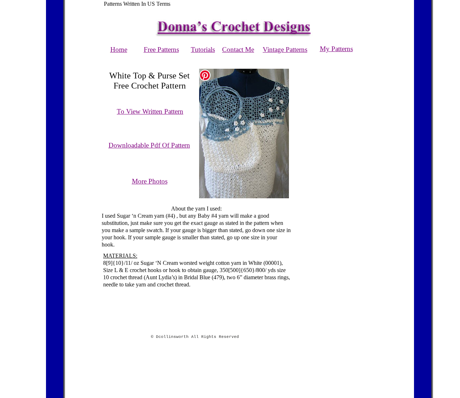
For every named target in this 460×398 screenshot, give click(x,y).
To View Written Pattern (150, 111)
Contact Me (238, 49)
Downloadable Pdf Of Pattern (149, 145)
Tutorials (203, 49)
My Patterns (336, 49)
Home (118, 49)
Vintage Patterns (285, 49)
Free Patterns (161, 49)
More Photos (149, 181)
